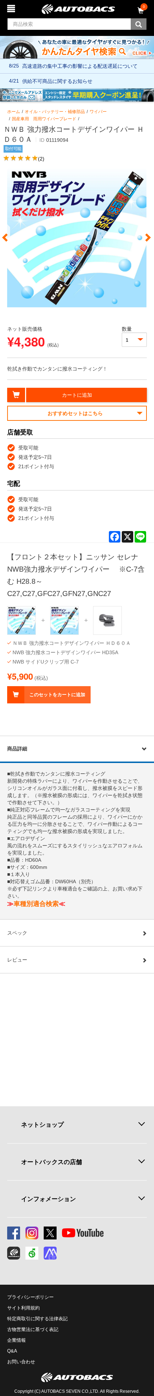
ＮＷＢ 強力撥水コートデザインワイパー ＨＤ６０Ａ (72, 643)
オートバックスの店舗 (51, 1161)
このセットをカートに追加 (57, 694)
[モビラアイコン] (50, 1253)
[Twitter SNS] (50, 1233)
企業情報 (16, 1340)
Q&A (12, 1351)
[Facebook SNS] (13, 1233)
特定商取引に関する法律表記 (37, 1318)
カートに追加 (77, 395)
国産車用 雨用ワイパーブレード (44, 118)
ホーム (13, 111)
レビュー (17, 960)
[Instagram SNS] (31, 1233)
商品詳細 (17, 748)
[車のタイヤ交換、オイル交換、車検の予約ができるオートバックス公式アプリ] (13, 1253)
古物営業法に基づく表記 (32, 1329)
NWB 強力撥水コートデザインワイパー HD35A (65, 652)
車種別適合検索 (36, 903)
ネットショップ (42, 1124)
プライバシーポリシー (30, 1297)
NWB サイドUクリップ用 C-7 (46, 662)
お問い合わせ (21, 1361)
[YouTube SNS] (83, 1233)
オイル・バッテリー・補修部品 (55, 111)
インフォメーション (48, 1198)
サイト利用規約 (23, 1308)
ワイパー (98, 111)
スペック (17, 933)
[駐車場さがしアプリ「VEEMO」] (31, 1253)
